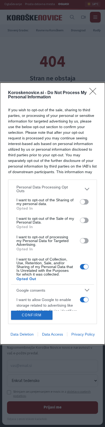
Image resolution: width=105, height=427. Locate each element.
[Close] (94, 93)
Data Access (52, 334)
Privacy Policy (83, 334)
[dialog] (52, 213)
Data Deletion (22, 334)
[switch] (84, 202)
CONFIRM (32, 315)
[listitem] (52, 189)
